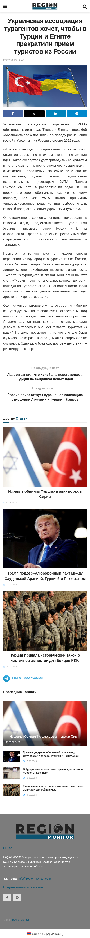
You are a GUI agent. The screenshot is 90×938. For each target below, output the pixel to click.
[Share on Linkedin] (56, 113)
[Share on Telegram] (77, 113)
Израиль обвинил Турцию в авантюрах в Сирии (45, 493)
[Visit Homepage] (45, 6)
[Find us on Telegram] (17, 897)
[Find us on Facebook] (7, 897)
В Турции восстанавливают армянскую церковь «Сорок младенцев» (53, 770)
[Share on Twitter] (34, 113)
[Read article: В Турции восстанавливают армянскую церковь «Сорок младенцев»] (11, 773)
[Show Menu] (5, 6)
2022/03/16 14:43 (13, 60)
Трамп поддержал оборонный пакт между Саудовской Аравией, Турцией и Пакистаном (45, 575)
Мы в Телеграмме (27, 678)
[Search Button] (85, 6)
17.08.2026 (11, 584)
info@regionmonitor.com (34, 878)
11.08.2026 (11, 666)
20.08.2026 (11, 502)
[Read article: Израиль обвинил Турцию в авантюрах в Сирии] (45, 457)
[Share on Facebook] (13, 113)
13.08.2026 (31, 777)
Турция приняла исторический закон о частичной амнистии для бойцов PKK (45, 657)
